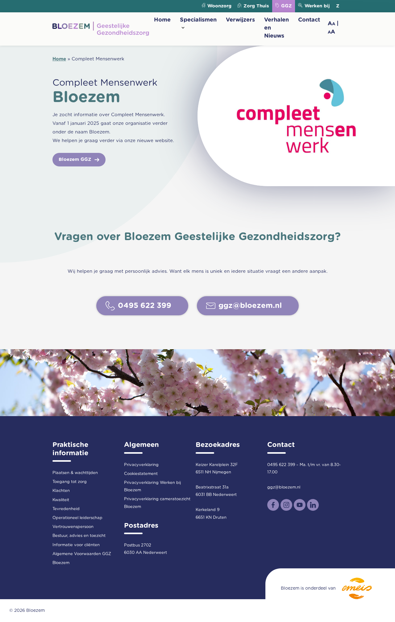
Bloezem (60, 563)
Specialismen (198, 20)
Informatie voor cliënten (76, 545)
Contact (309, 20)
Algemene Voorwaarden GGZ (81, 554)
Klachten (61, 491)
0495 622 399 (281, 465)
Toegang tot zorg (69, 482)
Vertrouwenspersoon (73, 527)
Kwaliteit (60, 500)
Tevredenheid (66, 509)
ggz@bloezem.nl (283, 487)
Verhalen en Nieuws (276, 28)
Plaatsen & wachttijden (75, 473)
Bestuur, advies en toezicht (79, 536)
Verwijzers (240, 20)
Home (162, 20)
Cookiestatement (141, 474)
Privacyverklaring (141, 465)
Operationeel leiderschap (77, 518)
